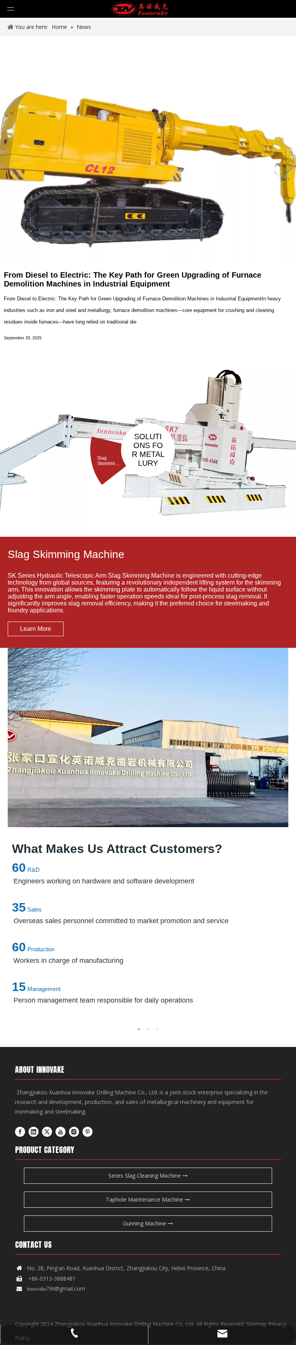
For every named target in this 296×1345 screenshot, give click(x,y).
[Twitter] (47, 1131)
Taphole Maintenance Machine (145, 1199)
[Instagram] (74, 1131)
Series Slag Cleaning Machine (145, 1175)
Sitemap (256, 1324)
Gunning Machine (145, 1223)
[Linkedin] (34, 1131)
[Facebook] (20, 1131)
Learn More (35, 628)
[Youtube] (61, 1131)
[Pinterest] (87, 1131)
